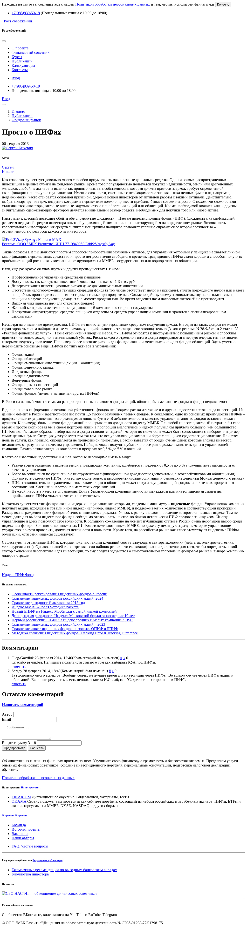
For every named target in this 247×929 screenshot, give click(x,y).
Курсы (17, 57)
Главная (18, 111)
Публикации (22, 61)
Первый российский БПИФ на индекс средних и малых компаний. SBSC (72, 620)
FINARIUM (21, 797)
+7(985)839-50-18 (26, 13)
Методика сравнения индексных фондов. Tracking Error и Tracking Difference (75, 633)
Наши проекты (30, 787)
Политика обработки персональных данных (38, 778)
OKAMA (19, 801)
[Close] (4, 41)
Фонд (29, 575)
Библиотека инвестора (30, 874)
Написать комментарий (22, 705)
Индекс (8, 575)
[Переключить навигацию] (4, 104)
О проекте (20, 48)
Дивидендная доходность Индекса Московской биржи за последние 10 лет (73, 616)
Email (6, 719)
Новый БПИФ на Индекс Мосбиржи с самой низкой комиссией (64, 611)
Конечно (223, 4)
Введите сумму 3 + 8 (19, 743)
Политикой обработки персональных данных (112, 4)
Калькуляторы (23, 65)
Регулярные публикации (47, 860)
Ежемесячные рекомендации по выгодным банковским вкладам (64, 870)
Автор (7, 714)
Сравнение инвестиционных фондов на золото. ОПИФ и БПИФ (65, 629)
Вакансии (20, 834)
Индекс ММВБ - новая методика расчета (45, 607)
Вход (16, 78)
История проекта (26, 829)
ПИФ (20, 575)
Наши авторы (23, 838)
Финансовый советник (30, 52)
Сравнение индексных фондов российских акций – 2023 (58, 624)
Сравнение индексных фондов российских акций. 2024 (57, 598)
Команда (19, 825)
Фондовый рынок (26, 120)
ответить (19, 667)
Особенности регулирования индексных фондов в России (59, 594)
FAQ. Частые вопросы (30, 846)
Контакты (20, 70)
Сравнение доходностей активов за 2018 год (48, 603)
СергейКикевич (9, 169)
